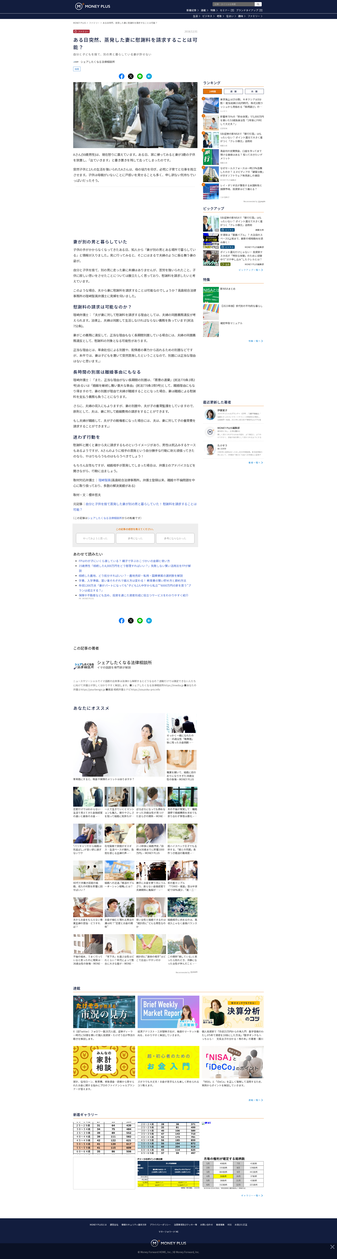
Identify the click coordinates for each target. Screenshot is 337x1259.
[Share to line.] (140, 76)
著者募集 (220, 1224)
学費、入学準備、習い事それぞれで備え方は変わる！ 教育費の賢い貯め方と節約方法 (132, 580)
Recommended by (183, 972)
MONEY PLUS (79, 22)
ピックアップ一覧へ (250, 269)
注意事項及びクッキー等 (185, 1224)
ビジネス (207, 16)
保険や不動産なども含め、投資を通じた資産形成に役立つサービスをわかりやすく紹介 (133, 595)
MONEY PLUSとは (98, 1224)
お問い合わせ (206, 1224)
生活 (195, 16)
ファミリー (254, 16)
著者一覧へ (255, 462)
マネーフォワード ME (168, 1231)
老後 (219, 16)
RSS (230, 1224)
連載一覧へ (255, 1099)
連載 (203, 10)
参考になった (135, 538)
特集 (212, 10)
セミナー (226, 10)
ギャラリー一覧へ (251, 1195)
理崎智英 (104, 480)
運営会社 (114, 1224)
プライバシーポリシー (160, 1224)
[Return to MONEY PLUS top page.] (92, 6)
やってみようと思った (95, 538)
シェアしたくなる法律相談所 (105, 518)
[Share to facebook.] (121, 76)
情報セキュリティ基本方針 (134, 1224)
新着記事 (191, 10)
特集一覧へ (255, 340)
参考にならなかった (175, 538)
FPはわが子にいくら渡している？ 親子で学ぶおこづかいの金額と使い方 (124, 561)
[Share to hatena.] (149, 76)
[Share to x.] (131, 76)
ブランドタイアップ (249, 10)
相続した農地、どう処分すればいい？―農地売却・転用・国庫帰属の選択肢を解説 (131, 575)
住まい (230, 16)
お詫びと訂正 (241, 1224)
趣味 (240, 16)
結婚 (77, 68)
